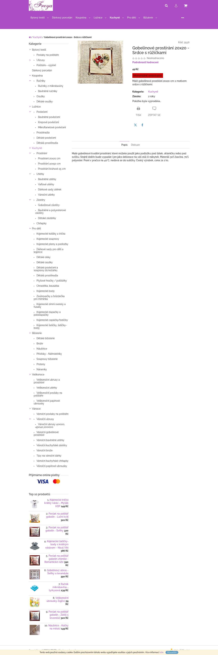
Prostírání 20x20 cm (48, 158)
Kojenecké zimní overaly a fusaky (50, 305)
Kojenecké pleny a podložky (52, 244)
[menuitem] (39, 18)
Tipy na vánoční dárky (48, 455)
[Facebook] (142, 125)
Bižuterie (37, 333)
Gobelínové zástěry (48, 205)
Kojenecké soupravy (47, 238)
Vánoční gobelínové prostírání (46, 433)
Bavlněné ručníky (47, 91)
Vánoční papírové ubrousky (51, 466)
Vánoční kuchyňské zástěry (51, 445)
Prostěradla (43, 132)
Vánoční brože (44, 450)
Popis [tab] (124, 144)
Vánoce (36, 408)
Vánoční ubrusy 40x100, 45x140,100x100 (50, 425)
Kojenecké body (45, 291)
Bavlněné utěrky (46, 179)
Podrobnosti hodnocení (145, 62)
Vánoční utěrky (46, 194)
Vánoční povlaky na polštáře (52, 414)
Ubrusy (40, 60)
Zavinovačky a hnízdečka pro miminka (49, 297)
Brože (39, 343)
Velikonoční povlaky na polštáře (48, 394)
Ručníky (40, 80)
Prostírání (41, 153)
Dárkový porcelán (42, 70)
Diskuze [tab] (135, 144)
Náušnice (41, 348)
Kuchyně (37, 148)
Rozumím (171, 652)
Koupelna (37, 75)
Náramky (41, 369)
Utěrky (40, 174)
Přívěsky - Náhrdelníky (49, 353)
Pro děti (36, 228)
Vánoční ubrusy (45, 419)
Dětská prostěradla (47, 143)
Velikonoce (38, 374)
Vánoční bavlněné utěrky (50, 440)
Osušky (40, 96)
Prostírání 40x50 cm (49, 163)
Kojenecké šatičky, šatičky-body (50, 326)
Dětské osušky (44, 101)
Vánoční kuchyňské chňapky (52, 460)
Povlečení (41, 111)
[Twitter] (135, 125)
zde (161, 652)
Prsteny (40, 364)
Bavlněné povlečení (48, 117)
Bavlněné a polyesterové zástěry (50, 211)
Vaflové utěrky (45, 184)
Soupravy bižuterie (47, 359)
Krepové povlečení (48, 122)
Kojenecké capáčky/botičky (52, 320)
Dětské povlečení (46, 137)
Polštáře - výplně (46, 65)
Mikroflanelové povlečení (51, 127)
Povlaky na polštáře (47, 55)
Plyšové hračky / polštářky (51, 280)
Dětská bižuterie (45, 338)
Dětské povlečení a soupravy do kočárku (46, 269)
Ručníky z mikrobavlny (50, 86)
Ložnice (36, 106)
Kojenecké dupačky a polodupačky (47, 313)
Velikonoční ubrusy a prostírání (47, 381)
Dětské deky (43, 257)
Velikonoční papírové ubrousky (47, 402)
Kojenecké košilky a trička (50, 233)
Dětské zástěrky (46, 218)
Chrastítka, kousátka (47, 285)
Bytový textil (39, 49)
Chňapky (41, 223)
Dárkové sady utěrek (49, 189)
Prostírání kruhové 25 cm (51, 168)
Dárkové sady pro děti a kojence (48, 250)
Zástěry (40, 199)
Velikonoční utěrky (46, 387)
